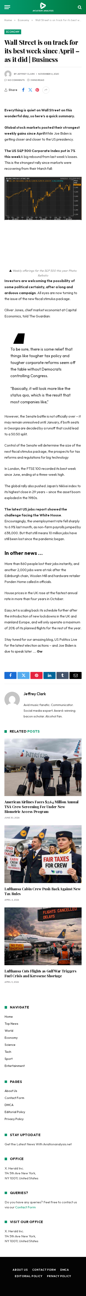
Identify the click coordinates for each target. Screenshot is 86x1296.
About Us (11, 1091)
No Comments (16, 80)
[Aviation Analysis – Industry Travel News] (43, 7)
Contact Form (14, 1098)
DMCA (9, 1105)
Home (9, 1017)
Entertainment (15, 1066)
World (9, 1031)
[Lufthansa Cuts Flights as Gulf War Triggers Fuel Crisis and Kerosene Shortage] (43, 936)
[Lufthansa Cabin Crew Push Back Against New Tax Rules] (43, 854)
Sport (9, 1059)
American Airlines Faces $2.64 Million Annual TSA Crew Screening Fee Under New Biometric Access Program (41, 807)
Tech (8, 1052)
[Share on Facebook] (23, 90)
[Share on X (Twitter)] (30, 90)
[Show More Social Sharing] (45, 90)
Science (10, 1045)
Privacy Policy (14, 1119)
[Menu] (7, 7)
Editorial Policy (15, 1112)
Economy (12, 31)
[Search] (79, 7)
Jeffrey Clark (26, 73)
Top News (11, 1024)
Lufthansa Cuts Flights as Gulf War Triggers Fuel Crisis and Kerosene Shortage (40, 973)
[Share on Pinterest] (37, 90)
